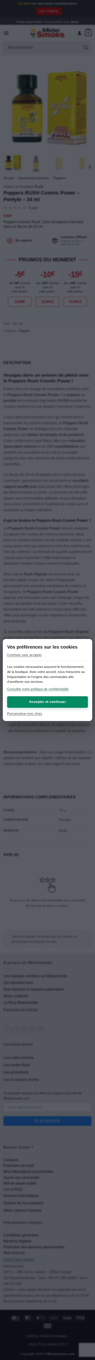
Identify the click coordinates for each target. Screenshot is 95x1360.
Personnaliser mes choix (24, 713)
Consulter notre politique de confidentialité (37, 689)
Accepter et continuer (47, 702)
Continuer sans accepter (24, 655)
